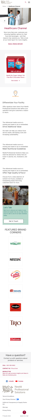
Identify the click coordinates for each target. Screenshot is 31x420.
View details (15, 68)
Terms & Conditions (8, 396)
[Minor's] (15, 291)
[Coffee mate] (15, 275)
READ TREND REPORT (15, 44)
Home (4, 6)
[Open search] (25, 2)
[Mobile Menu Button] (29, 2)
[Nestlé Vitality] (15, 243)
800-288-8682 (11, 365)
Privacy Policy (7, 410)
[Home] (6, 2)
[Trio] (15, 323)
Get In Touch (13, 221)
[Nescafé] (15, 259)
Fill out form (14, 368)
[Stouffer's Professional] (15, 307)
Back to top (24, 416)
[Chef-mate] (15, 339)
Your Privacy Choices (9, 399)
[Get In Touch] (15, 195)
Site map (5, 407)
